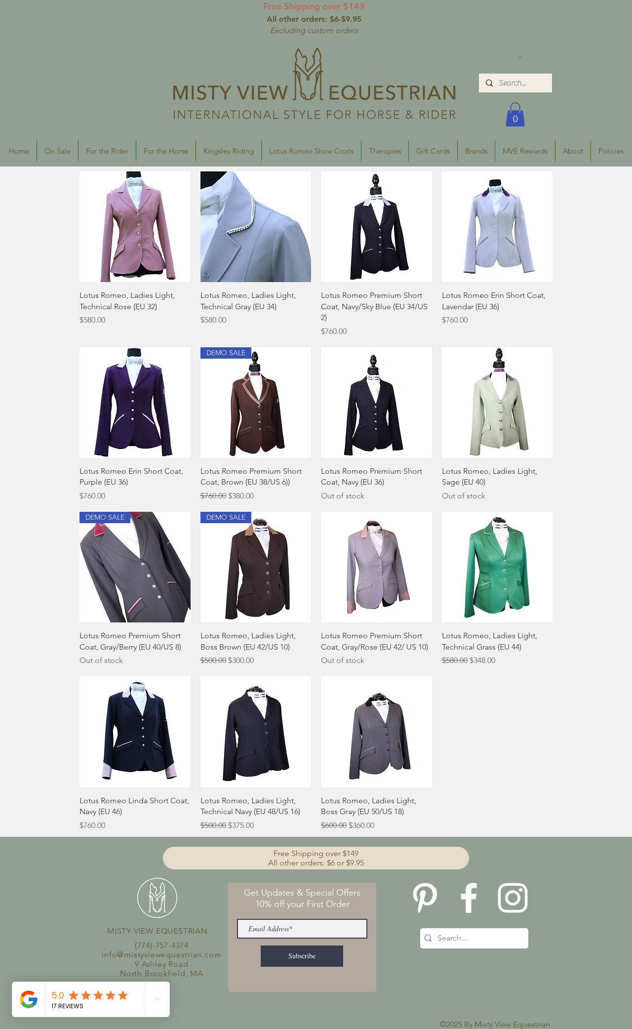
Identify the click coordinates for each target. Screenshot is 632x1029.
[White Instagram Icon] (513, 898)
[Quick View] (135, 227)
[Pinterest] (425, 898)
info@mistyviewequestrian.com (161, 954)
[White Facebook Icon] (469, 898)
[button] (519, 56)
